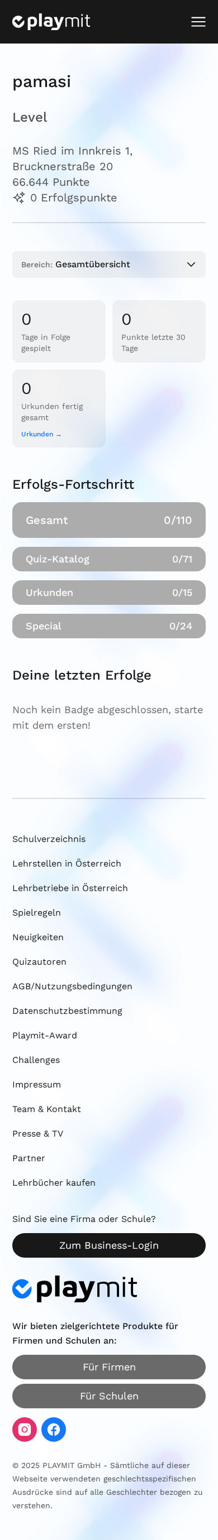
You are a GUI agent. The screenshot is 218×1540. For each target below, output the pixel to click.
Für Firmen (109, 1367)
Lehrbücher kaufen (54, 1182)
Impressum (36, 1084)
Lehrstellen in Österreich (66, 863)
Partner (28, 1158)
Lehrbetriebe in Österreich (70, 888)
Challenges (36, 1060)
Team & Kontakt (46, 1109)
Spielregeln (36, 912)
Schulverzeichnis (49, 839)
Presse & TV (37, 1133)
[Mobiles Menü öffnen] (198, 22)
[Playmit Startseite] (51, 21)
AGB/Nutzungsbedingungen (72, 986)
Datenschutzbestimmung (67, 1010)
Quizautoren (39, 961)
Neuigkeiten (38, 937)
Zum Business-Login (109, 1245)
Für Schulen (109, 1396)
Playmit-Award (44, 1035)
